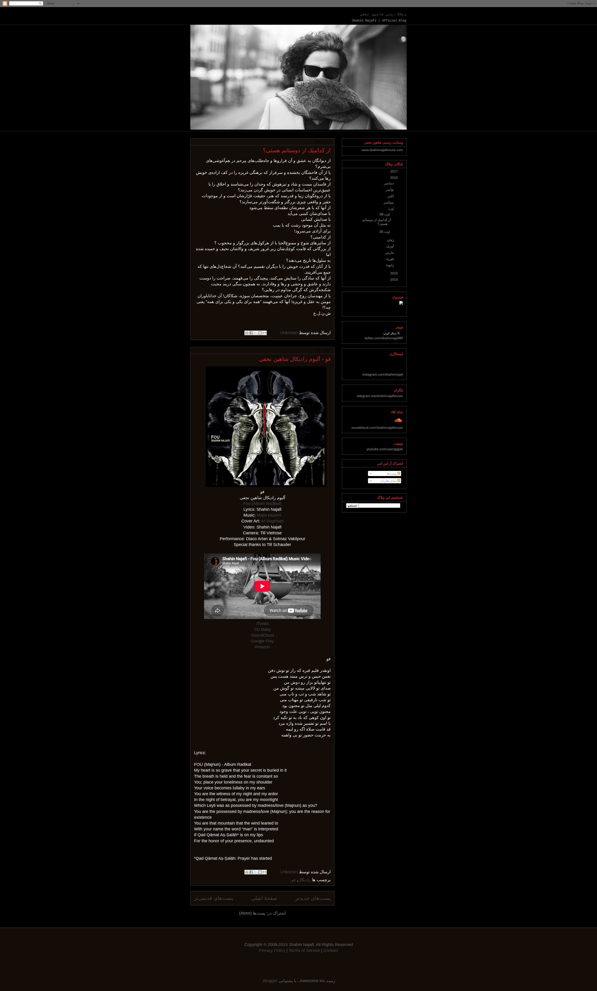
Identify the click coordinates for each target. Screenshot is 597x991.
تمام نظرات (388, 481)
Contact (330, 950)
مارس (389, 252)
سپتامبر (388, 202)
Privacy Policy (272, 950)
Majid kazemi (269, 515)
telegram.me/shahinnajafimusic (380, 396)
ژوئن (390, 240)
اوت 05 (384, 232)
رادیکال (304, 879)
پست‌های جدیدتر (313, 898)
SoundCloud (262, 635)
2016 (393, 178)
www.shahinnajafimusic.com (382, 150)
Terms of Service (305, 950)
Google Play (262, 641)
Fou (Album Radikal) (262, 503)
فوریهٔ (389, 259)
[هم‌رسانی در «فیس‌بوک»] (251, 333)
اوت (390, 209)
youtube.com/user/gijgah (385, 449)
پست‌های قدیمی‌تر (213, 898)
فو (294, 879)
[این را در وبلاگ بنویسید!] (260, 333)
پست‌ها (392, 473)
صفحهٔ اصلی (264, 898)
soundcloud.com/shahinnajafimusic (377, 427)
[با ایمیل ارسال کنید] (264, 333)
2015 (393, 273)
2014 (393, 279)
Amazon (262, 647)
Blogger (270, 980)
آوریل (389, 246)
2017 (393, 171)
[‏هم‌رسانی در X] (255, 333)
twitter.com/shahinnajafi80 (384, 338)
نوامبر (389, 189)
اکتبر (390, 196)
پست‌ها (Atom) (252, 913)
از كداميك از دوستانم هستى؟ (297, 150)
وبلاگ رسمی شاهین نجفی (383, 14)
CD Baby (262, 629)
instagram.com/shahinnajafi (382, 374)
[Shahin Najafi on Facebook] (401, 303)
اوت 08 (384, 214)
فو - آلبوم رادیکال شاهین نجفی (295, 359)
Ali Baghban (272, 521)
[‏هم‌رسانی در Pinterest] (246, 333)
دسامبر (388, 183)
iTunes (262, 623)
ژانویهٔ (389, 265)
